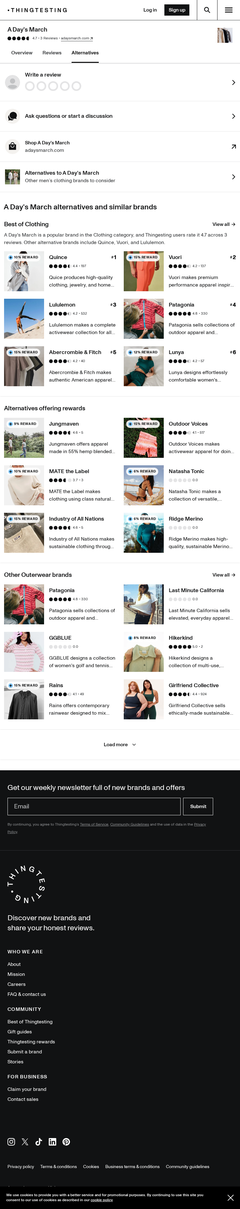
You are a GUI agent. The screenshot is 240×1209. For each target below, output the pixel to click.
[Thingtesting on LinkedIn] (52, 1143)
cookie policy (102, 1200)
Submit (198, 806)
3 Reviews (49, 38)
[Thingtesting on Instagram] (11, 1143)
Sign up (177, 10)
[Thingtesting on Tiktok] (38, 1143)
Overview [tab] (21, 52)
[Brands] (39, 10)
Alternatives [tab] (85, 52)
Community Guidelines (129, 824)
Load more (116, 744)
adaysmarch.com (75, 38)
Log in (150, 10)
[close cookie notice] (230, 1198)
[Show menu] (229, 10)
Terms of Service (94, 824)
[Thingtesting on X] (25, 1143)
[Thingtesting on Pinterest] (66, 1143)
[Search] (207, 10)
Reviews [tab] (52, 52)
